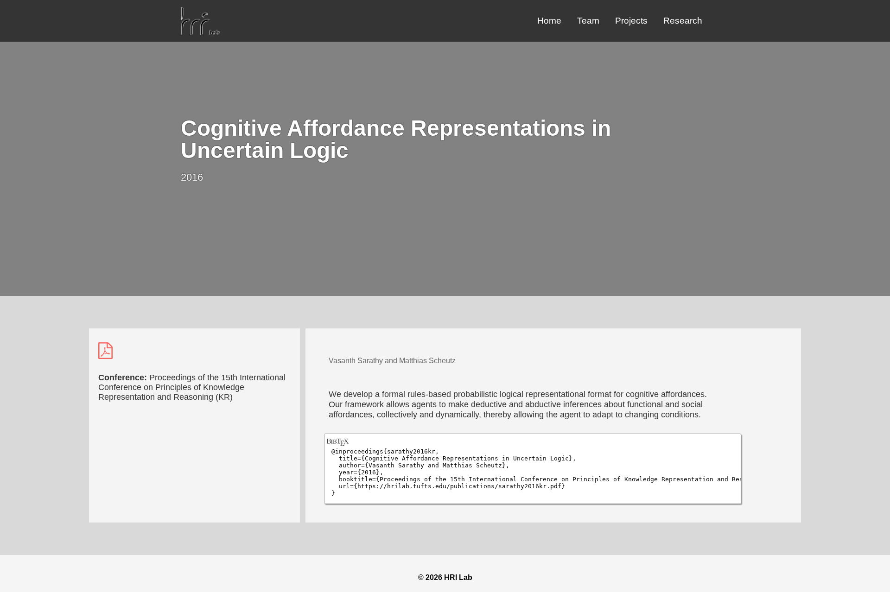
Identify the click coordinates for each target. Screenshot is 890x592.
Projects (631, 20)
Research (682, 20)
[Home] (200, 32)
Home (549, 20)
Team (588, 20)
